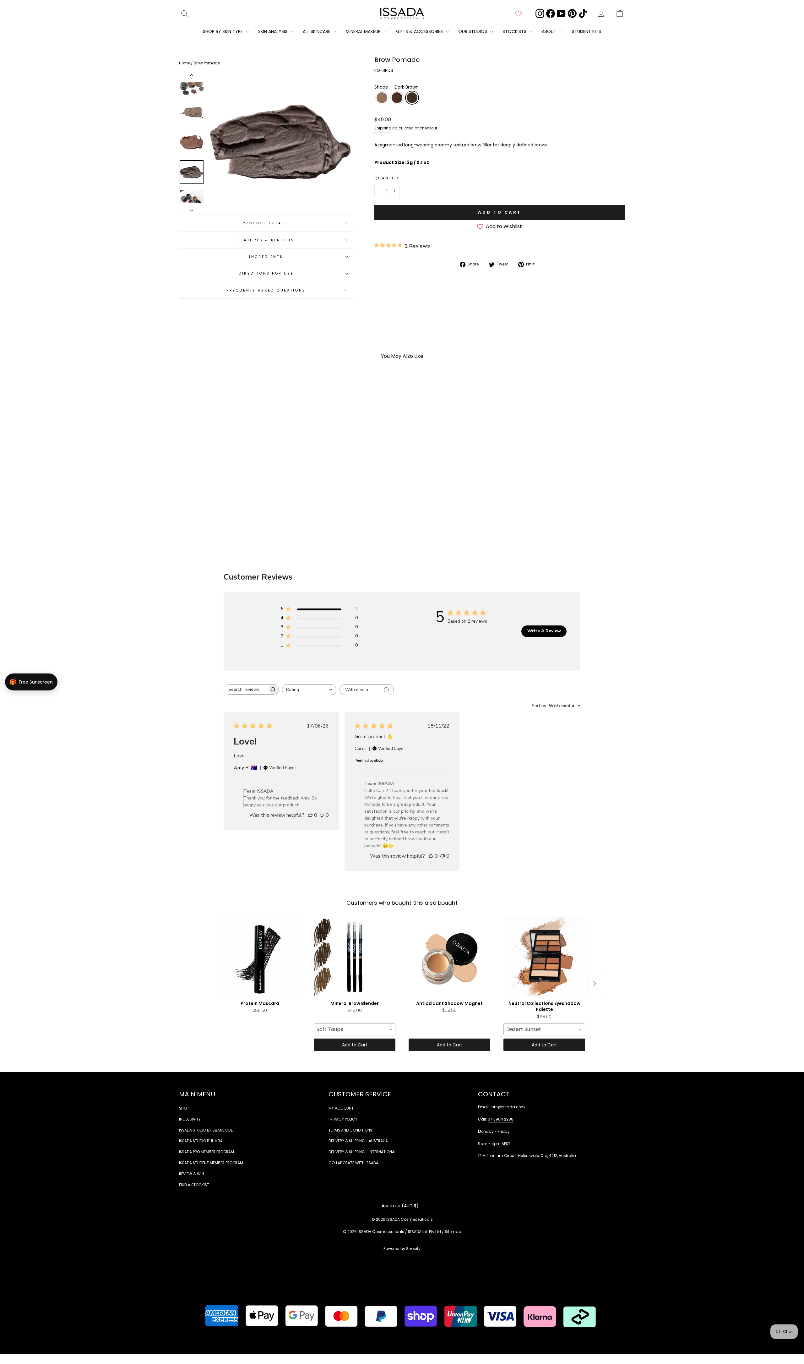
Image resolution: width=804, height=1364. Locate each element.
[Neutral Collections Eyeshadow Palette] (544, 957)
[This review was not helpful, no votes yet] (322, 815)
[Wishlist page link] (518, 13)
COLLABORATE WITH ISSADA (353, 1162)
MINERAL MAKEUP (364, 31)
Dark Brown (412, 97)
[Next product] (595, 983)
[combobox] (309, 689)
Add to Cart (354, 1045)
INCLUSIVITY (190, 1119)
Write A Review (544, 631)
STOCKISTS (515, 31)
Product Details (266, 223)
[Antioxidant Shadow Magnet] (449, 957)
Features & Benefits (266, 240)
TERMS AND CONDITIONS (350, 1130)
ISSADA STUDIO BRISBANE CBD (206, 1130)
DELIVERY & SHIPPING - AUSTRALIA (358, 1140)
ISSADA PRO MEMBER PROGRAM (206, 1151)
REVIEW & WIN (191, 1173)
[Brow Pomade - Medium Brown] (232, 513)
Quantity (387, 178)
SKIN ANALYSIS (273, 31)
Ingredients (266, 256)
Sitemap (453, 1231)
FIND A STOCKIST (194, 1184)
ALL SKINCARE (317, 31)
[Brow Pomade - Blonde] (224, 513)
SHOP (183, 1108)
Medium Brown (397, 97)
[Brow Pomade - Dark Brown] (241, 513)
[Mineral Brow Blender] (354, 957)
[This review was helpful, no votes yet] (310, 815)
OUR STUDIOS (473, 31)
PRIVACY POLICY (343, 1119)
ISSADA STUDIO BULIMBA (201, 1140)
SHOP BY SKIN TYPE (223, 31)
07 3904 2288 (500, 1119)
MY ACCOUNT (341, 1108)
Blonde (382, 97)
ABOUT (550, 31)
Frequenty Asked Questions (266, 290)
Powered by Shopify (402, 1248)
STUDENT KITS (586, 31)
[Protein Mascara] (260, 957)
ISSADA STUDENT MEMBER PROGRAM (211, 1162)
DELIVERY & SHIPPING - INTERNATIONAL (362, 1151)
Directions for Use (266, 273)
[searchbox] (245, 689)
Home (185, 63)
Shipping (382, 128)
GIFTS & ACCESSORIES (420, 31)
